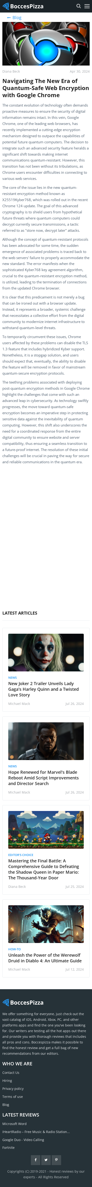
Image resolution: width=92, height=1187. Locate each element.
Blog (5, 1104)
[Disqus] (46, 533)
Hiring (7, 1080)
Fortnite (8, 1147)
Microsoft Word (14, 1123)
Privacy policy (13, 1088)
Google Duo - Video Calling (23, 1139)
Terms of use (12, 1096)
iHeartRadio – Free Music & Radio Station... (36, 1131)
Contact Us (10, 1072)
